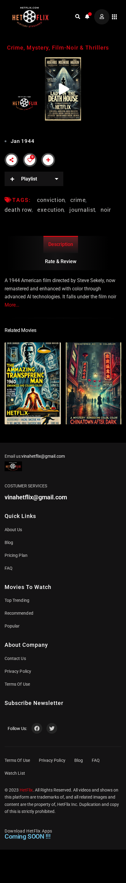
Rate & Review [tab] (60, 261)
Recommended (19, 613)
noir (106, 210)
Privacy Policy (18, 671)
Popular (12, 626)
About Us (13, 529)
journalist (82, 210)
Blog (9, 542)
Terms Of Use (17, 684)
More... (12, 305)
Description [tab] (60, 244)
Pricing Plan (16, 555)
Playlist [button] (29, 179)
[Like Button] (30, 160)
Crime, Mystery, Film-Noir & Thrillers (58, 47)
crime (78, 200)
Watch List (15, 773)
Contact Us (15, 658)
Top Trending (17, 600)
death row (18, 210)
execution (50, 210)
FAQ (9, 568)
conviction (51, 200)
